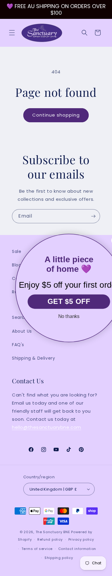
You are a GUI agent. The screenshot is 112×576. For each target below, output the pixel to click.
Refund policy (50, 539)
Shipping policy (59, 557)
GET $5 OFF (59, 301)
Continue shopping (56, 115)
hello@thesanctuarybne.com (46, 427)
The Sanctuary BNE (53, 532)
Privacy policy (81, 539)
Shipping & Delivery (33, 358)
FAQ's (18, 345)
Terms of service (37, 548)
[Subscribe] (93, 216)
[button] (12, 32)
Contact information (77, 548)
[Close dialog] (106, 240)
